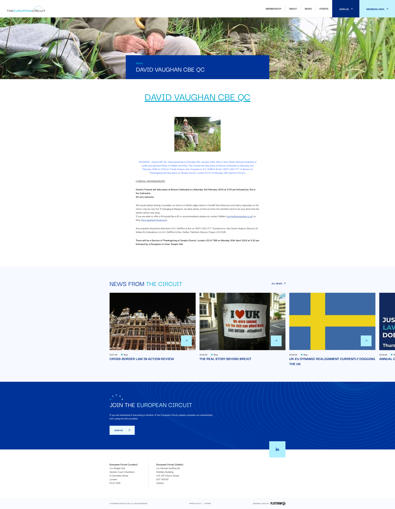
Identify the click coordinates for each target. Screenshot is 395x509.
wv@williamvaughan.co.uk (239, 216)
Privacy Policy (195, 503)
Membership (273, 8)
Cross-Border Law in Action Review (153, 327)
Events (324, 8)
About (293, 8)
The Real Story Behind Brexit (243, 327)
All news (277, 283)
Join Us (344, 9)
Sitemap (208, 503)
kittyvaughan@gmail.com (154, 220)
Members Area (375, 9)
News (308, 8)
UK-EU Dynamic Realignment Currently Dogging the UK (332, 329)
